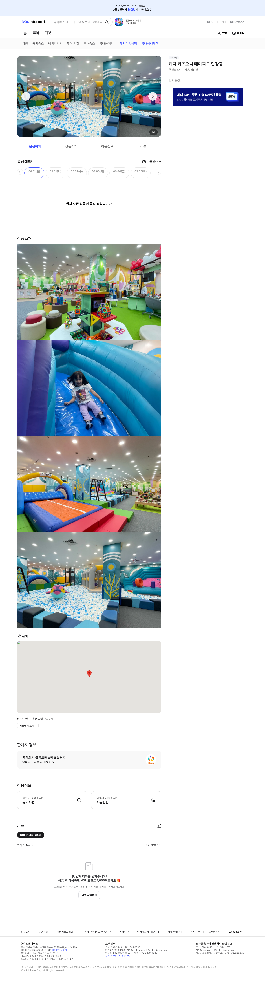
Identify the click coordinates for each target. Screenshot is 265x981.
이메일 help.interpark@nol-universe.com (147, 950)
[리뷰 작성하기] (159, 826)
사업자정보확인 (59, 950)
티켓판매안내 (175, 931)
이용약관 (43, 931)
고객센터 (213, 931)
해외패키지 (55, 43)
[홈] (25, 33)
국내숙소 (89, 43)
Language (234, 931)
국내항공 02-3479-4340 (144, 952)
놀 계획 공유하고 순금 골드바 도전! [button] (76, 22)
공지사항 (195, 931)
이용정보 (107, 146)
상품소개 (71, 146)
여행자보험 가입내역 (148, 931)
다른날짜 (152, 161)
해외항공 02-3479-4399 (117, 952)
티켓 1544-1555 (132, 947)
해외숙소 (38, 43)
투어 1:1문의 (111, 955)
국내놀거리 (106, 43)
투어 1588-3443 (113, 947)
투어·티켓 (73, 43)
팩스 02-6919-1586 (115, 950)
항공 (25, 43)
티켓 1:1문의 (125, 955)
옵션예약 (35, 146)
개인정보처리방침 (66, 931)
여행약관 (124, 931)
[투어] (36, 33)
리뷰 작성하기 (89, 894)
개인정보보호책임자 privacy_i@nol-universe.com (220, 952)
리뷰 (143, 146)
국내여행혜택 (150, 43)
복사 (50, 718)
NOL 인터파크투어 (30, 834)
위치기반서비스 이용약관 (97, 931)
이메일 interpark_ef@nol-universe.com (215, 950)
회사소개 (25, 931)
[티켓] (48, 33)
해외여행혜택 (128, 43)
